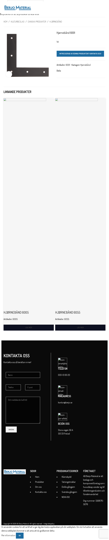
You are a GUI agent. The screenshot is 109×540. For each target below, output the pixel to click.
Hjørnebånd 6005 (16, 312)
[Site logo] (18, 7)
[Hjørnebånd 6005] (25, 204)
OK (20, 535)
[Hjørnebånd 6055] (76, 204)
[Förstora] (9, 74)
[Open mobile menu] (104, 8)
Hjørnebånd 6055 (67, 312)
